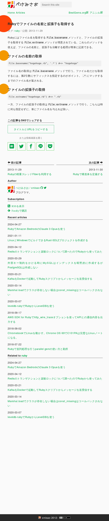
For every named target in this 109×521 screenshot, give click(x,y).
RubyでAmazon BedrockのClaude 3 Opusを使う (36, 229)
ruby (17, 30)
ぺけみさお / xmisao (28, 188)
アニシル (95, 12)
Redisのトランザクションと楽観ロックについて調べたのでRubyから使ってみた (55, 251)
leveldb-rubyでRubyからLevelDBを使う (31, 306)
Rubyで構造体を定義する (88, 174)
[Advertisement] (79, 135)
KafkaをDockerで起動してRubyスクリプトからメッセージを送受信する (50, 278)
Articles (20, 12)
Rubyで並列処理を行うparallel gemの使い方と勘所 (38, 349)
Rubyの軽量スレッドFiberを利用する (30, 174)
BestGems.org (77, 12)
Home (11, 12)
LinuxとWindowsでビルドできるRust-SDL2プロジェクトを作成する (48, 240)
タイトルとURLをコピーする (31, 129)
